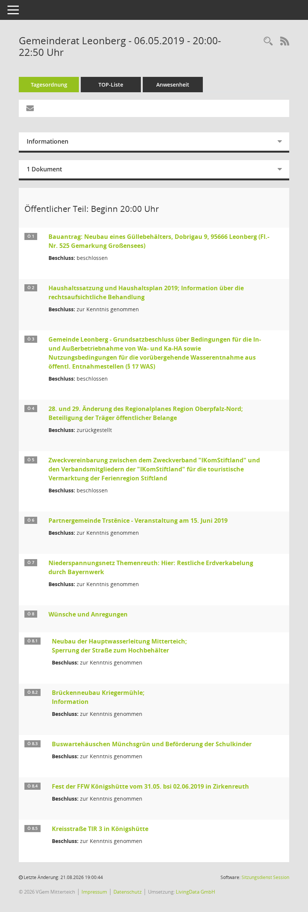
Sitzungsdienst (265, 877)
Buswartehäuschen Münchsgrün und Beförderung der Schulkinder (152, 744)
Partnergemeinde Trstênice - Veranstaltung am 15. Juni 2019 (138, 520)
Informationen (47, 141)
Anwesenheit (172, 84)
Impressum (94, 891)
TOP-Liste (110, 84)
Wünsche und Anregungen (88, 614)
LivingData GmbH (195, 891)
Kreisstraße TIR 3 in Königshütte (100, 829)
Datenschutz (127, 891)
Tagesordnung (49, 84)
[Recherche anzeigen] (268, 41)
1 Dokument (44, 169)
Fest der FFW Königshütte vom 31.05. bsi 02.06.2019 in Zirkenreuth (150, 786)
